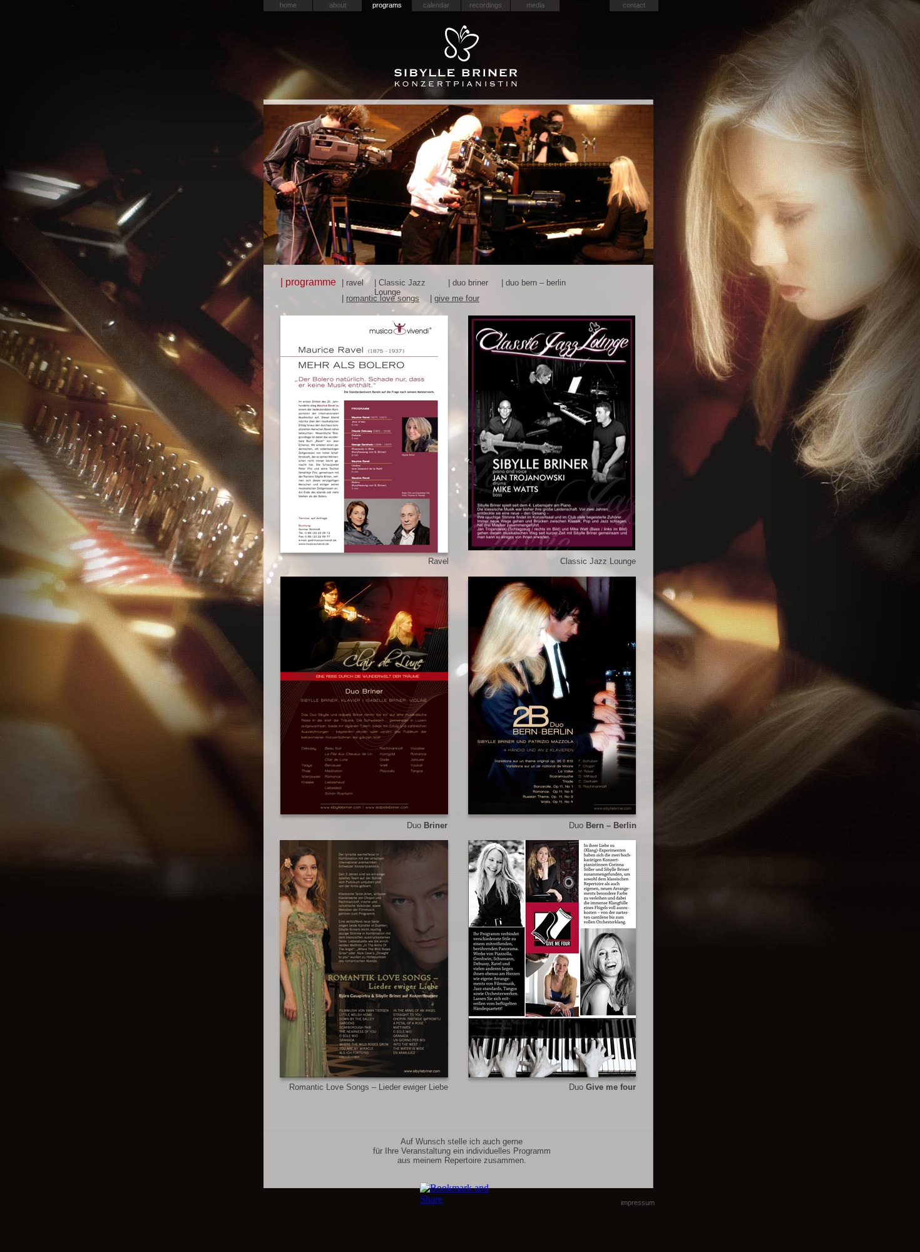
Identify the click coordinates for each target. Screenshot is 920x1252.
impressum (638, 1202)
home (288, 5)
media (535, 5)
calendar (436, 5)
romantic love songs (382, 298)
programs (387, 5)
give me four (456, 298)
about (337, 5)
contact (634, 5)
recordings (485, 5)
